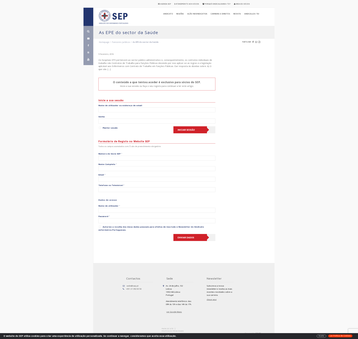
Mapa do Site (168, 329)
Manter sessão (110, 128)
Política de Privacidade (173, 331)
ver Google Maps (174, 312)
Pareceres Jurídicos (121, 42)
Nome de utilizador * (109, 206)
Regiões (180, 14)
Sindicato (168, 14)
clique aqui (211, 299)
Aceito (321, 336)
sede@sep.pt (132, 286)
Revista (237, 14)
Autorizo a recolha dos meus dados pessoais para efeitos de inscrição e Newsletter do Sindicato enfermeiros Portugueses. (151, 228)
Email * (102, 174)
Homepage (104, 42)
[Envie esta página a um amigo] (256, 41)
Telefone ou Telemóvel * (111, 185)
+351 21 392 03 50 (134, 289)
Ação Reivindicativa (197, 14)
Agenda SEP (165, 4)
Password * (104, 216)
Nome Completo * (107, 164)
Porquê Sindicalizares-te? (217, 4)
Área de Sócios (242, 4)
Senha (101, 116)
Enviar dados (186, 237)
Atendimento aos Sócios (187, 4)
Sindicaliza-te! (251, 14)
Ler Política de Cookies (340, 336)
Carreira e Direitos (220, 14)
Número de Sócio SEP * (110, 153)
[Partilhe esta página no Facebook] (253, 41)
